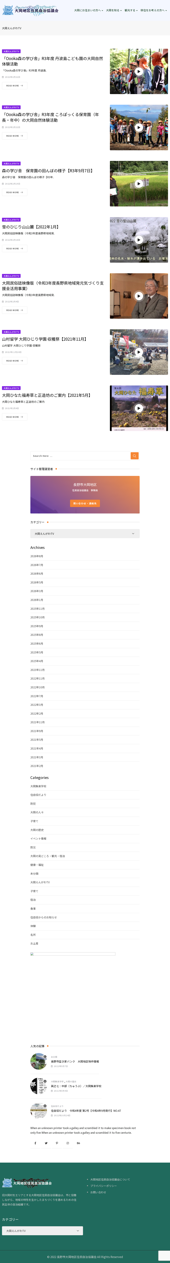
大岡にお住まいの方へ (87, 10)
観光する (130, 10)
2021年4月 (36, 748)
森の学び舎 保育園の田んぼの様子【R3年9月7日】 (48, 170)
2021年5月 (36, 740)
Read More (12, 85)
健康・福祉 (37, 865)
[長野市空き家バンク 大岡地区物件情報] (38, 1061)
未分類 (34, 874)
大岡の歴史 (37, 830)
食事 (33, 908)
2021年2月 (36, 766)
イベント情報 (38, 838)
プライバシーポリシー (103, 1186)
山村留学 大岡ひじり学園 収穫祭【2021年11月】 (45, 339)
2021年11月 (37, 722)
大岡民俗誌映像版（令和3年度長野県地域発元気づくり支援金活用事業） (53, 285)
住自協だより (38, 795)
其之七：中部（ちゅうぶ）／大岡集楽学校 (76, 1086)
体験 (33, 926)
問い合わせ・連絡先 (85, 503)
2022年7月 (36, 696)
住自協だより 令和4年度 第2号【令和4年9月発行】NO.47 (86, 1111)
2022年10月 (37, 687)
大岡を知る (112, 10)
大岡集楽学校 (38, 786)
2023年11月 (37, 670)
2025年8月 (36, 635)
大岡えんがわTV (40, 882)
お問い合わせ (98, 1192)
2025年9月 (36, 626)
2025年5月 (36, 652)
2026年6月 (36, 573)
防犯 (33, 804)
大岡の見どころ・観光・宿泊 (47, 856)
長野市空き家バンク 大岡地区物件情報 (75, 1061)
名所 (33, 935)
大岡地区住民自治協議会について (110, 1179)
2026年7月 (36, 565)
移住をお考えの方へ (153, 10)
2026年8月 (36, 556)
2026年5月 (36, 582)
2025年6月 (36, 643)
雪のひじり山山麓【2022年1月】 (31, 227)
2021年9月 (36, 731)
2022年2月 (36, 713)
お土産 (34, 943)
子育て (34, 821)
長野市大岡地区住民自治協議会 (76, 1257)
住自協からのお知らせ (43, 917)
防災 (33, 847)
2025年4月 (36, 661)
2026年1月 (36, 600)
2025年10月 (37, 617)
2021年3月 (36, 757)
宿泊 (33, 900)
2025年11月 (37, 609)
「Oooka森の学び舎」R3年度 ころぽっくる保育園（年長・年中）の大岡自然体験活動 (50, 117)
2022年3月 (36, 705)
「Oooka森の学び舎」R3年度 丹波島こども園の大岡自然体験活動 (52, 61)
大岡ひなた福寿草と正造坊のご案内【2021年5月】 (47, 395)
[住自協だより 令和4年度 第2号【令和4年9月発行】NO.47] (38, 1110)
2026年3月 (36, 591)
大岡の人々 (37, 812)
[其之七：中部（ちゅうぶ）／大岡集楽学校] (38, 1086)
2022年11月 (37, 678)
